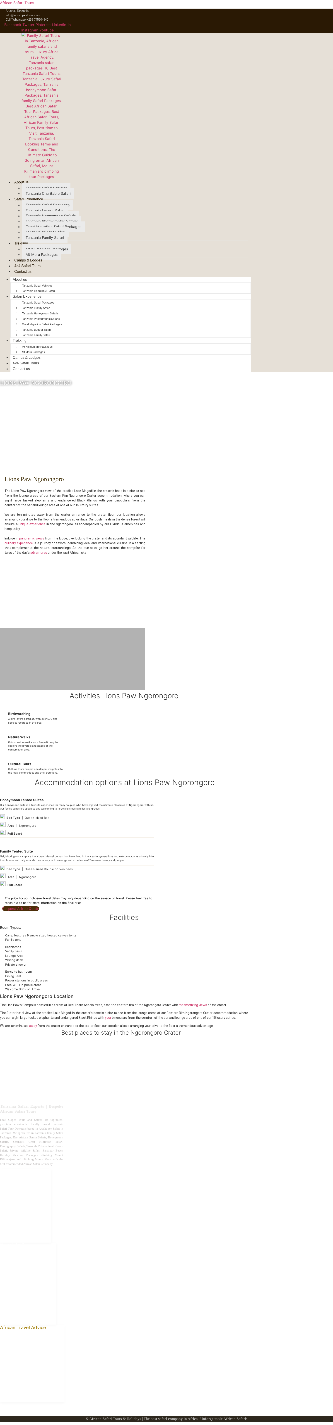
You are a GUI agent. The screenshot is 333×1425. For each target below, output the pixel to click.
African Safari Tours (17, 2)
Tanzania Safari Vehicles (46, 188)
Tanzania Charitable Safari (48, 193)
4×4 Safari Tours (27, 266)
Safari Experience (28, 199)
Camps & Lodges (28, 260)
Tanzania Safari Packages (48, 205)
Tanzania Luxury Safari (45, 210)
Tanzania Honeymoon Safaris (51, 216)
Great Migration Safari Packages (53, 226)
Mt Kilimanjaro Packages (47, 249)
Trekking (21, 243)
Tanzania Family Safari (45, 237)
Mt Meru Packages (42, 254)
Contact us (22, 271)
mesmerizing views (193, 1005)
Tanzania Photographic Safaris (52, 221)
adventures (38, 552)
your (107, 1017)
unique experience (32, 524)
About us (21, 182)
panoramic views (31, 538)
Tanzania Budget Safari (45, 232)
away (33, 1026)
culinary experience (19, 543)
